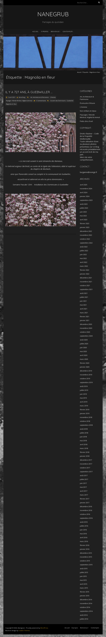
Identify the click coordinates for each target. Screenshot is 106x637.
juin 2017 (83, 483)
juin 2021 (83, 301)
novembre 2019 (86, 374)
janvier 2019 (84, 413)
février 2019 (84, 409)
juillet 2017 (84, 479)
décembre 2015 (86, 553)
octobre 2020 (85, 332)
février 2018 (84, 452)
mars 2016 (84, 541)
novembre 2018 (86, 417)
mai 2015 (83, 580)
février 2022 (84, 270)
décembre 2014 (86, 599)
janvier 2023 (84, 227)
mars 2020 (84, 359)
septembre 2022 (86, 243)
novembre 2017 (86, 464)
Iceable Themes (24, 630)
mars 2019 (84, 406)
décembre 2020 (86, 324)
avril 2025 (83, 185)
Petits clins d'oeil (86, 121)
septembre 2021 (86, 289)
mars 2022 (84, 266)
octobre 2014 (85, 607)
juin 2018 (83, 437)
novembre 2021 (86, 281)
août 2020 (84, 340)
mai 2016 (83, 533)
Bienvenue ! (55, 31)
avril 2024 (83, 192)
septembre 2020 (86, 336)
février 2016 (84, 545)
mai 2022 (83, 258)
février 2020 (84, 363)
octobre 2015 (85, 561)
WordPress (44, 628)
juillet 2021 (84, 297)
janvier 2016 (84, 549)
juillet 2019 (84, 390)
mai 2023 (83, 216)
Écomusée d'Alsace (87, 103)
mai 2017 (83, 487)
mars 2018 (84, 448)
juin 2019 (83, 394)
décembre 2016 (86, 506)
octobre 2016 (85, 514)
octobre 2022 (85, 239)
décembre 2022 (86, 231)
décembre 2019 (86, 371)
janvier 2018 (84, 456)
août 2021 (84, 293)
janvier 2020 (84, 367)
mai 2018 (83, 440)
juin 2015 (83, 576)
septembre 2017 (86, 471)
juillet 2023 (84, 208)
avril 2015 (83, 584)
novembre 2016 (86, 510)
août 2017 (84, 475)
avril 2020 (83, 355)
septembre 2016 (86, 518)
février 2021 (84, 316)
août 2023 (84, 204)
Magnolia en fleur (11, 104)
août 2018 (84, 429)
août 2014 (84, 615)
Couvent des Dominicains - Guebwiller (61, 101)
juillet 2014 (84, 619)
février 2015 (84, 592)
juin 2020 (83, 347)
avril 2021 (83, 309)
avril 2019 (83, 402)
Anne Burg (22, 97)
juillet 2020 (84, 343)
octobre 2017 (85, 468)
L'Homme (53, 97)
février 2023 (84, 223)
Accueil (35, 31)
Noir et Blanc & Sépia (88, 111)
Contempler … (68, 31)
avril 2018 (83, 444)
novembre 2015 (86, 557)
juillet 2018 (84, 433)
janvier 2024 (84, 196)
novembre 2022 (86, 235)
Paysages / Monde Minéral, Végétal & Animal (19, 101)
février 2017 (84, 499)
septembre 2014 (86, 611)
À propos (44, 31)
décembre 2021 (86, 278)
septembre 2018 (86, 425)
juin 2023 (83, 212)
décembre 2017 (86, 460)
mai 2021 (83, 305)
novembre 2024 (86, 188)
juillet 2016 (84, 526)
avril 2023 (83, 219)
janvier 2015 (84, 595)
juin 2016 (83, 530)
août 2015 (84, 568)
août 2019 (84, 386)
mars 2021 (84, 312)
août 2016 (84, 522)
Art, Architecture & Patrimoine (40, 97)
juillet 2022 (84, 250)
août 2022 (84, 247)
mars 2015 (84, 588)
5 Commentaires (41, 101)
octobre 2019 (85, 378)
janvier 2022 (84, 274)
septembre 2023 (86, 200)
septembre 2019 (86, 382)
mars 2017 (84, 495)
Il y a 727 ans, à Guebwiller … (28, 92)
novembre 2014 (86, 603)
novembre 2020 (86, 328)
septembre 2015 (86, 564)
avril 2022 (83, 262)
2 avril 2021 (11, 97)
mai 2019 (83, 398)
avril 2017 (83, 491)
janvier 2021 (84, 320)
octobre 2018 (85, 421)
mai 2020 (83, 351)
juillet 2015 (84, 572)
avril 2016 (83, 537)
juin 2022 (83, 254)
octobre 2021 (85, 285)
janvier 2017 (84, 502)
